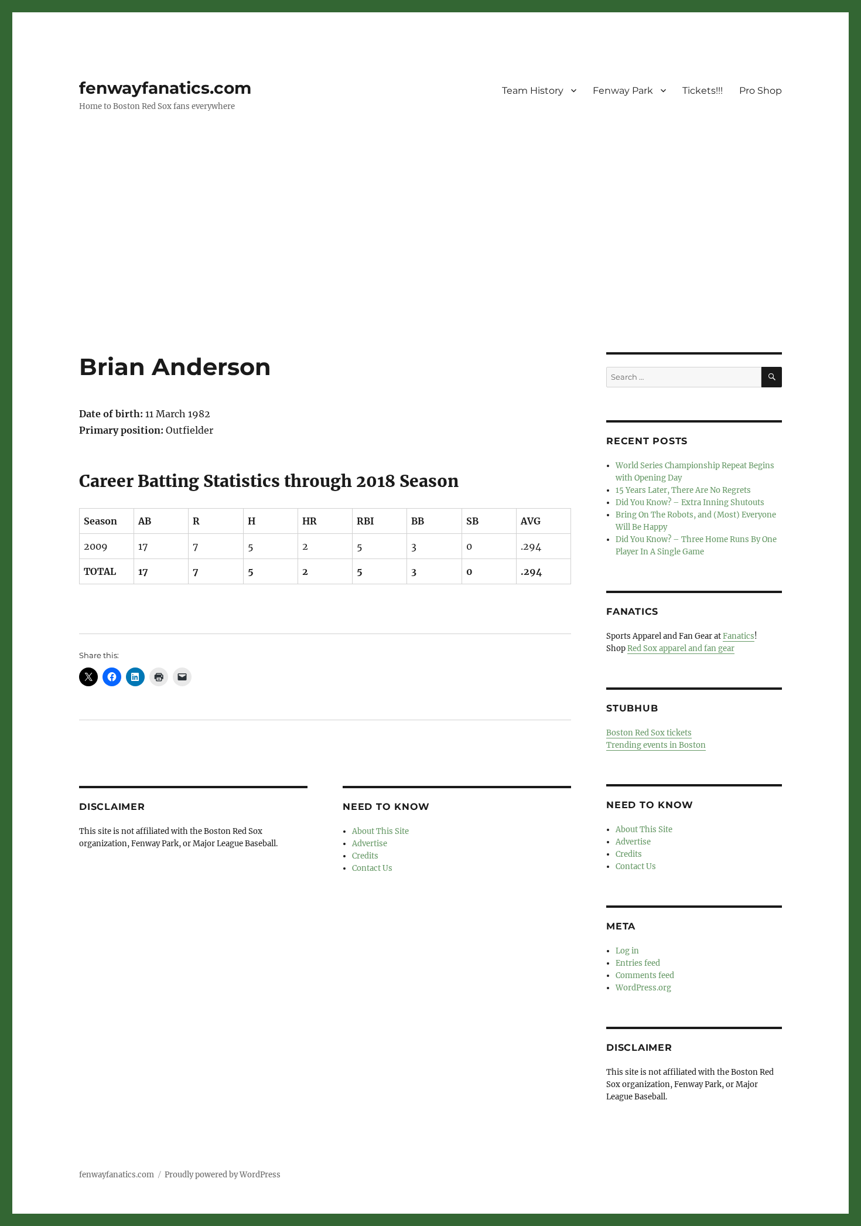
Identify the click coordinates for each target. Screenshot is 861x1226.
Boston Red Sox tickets (649, 733)
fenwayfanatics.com (165, 88)
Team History (532, 90)
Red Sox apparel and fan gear (680, 648)
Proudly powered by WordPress (223, 1175)
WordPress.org (643, 988)
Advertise (369, 844)
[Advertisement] (430, 265)
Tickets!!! (702, 90)
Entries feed (638, 963)
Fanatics (738, 636)
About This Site (380, 831)
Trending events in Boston (656, 745)
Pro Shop (760, 90)
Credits (365, 856)
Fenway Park (623, 90)
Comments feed (645, 975)
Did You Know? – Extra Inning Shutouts (690, 503)
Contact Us (372, 868)
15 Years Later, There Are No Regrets (683, 490)
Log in (627, 951)
